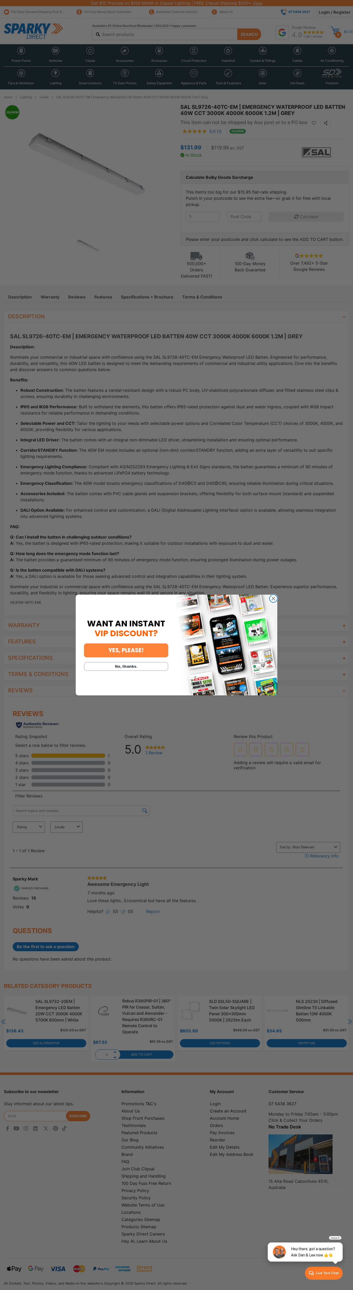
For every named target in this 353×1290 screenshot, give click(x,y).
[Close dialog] (273, 598)
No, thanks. (126, 666)
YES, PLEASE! (126, 650)
